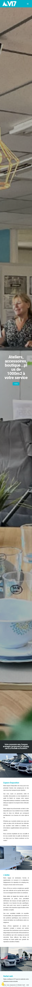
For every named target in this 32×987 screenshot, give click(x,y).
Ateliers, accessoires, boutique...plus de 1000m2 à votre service (16, 367)
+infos (16, 384)
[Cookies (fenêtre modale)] (3, 984)
